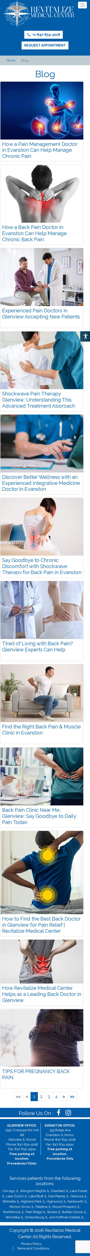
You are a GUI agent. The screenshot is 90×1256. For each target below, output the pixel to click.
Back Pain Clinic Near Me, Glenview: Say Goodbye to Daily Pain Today (39, 816)
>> (72, 1096)
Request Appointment (45, 45)
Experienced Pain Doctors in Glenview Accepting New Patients (41, 313)
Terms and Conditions (33, 1248)
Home (10, 60)
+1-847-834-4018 (43, 35)
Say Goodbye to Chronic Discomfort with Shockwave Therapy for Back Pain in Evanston (41, 566)
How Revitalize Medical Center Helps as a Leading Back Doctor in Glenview (41, 994)
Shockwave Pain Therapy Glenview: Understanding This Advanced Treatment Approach (38, 400)
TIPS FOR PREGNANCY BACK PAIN (36, 1074)
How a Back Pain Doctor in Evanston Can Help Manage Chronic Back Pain (34, 233)
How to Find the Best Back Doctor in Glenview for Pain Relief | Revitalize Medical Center (41, 925)
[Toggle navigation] (82, 5)
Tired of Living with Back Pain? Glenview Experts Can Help (37, 646)
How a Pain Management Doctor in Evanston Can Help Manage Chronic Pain (39, 150)
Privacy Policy (31, 1244)
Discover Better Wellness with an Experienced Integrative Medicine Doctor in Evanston (41, 483)
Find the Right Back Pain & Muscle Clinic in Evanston (41, 730)
